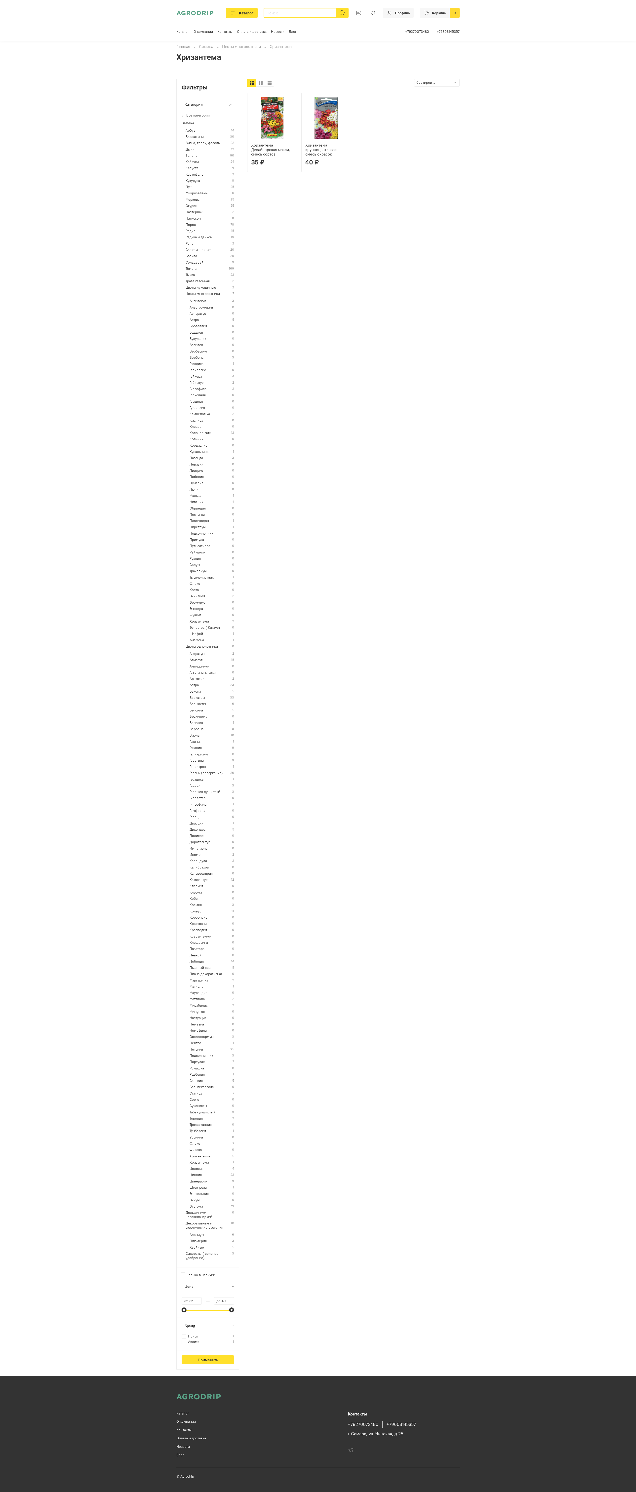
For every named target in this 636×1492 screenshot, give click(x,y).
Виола (194, 735)
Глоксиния (198, 395)
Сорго (194, 1100)
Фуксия (195, 615)
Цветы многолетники (241, 46)
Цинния (196, 1175)
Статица (196, 1093)
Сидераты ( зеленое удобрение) (202, 1256)
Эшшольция (199, 1194)
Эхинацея (197, 596)
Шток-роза (198, 1187)
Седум (195, 565)
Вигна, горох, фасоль (203, 143)
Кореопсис (198, 917)
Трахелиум (198, 571)
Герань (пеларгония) (206, 773)
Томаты (191, 269)
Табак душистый (202, 1112)
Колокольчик (200, 433)
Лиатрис (196, 471)
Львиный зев (200, 968)
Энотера (196, 609)
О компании (203, 31)
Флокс (195, 584)
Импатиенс (198, 848)
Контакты (225, 31)
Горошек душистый (205, 792)
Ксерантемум (200, 936)
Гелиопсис (198, 370)
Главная (183, 46)
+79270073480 (417, 31)
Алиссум (196, 660)
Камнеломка (200, 414)
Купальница (199, 452)
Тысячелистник (202, 577)
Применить (208, 1359)
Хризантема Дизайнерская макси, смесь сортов (270, 150)
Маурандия (198, 993)
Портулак (197, 1062)
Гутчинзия (197, 408)
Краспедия (198, 930)
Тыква (190, 275)
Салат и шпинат (198, 250)
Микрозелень (196, 193)
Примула (197, 540)
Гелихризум (199, 754)
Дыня (190, 149)
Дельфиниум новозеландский (199, 1215)
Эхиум (195, 1200)
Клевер (195, 427)
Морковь (192, 199)
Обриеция (198, 508)
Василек (196, 345)
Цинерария (198, 1181)
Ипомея (196, 855)
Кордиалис (198, 445)
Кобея (194, 899)
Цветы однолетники (202, 646)
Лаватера (197, 949)
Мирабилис (199, 1005)
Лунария (196, 483)
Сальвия (196, 1081)
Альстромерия (201, 307)
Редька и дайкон (199, 237)
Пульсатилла (200, 546)
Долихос (196, 836)
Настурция (198, 1018)
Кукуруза (193, 181)
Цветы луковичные (201, 287)
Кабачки (192, 162)
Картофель (194, 174)
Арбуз (190, 130)
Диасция (196, 823)
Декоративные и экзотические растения (204, 1225)
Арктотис (197, 679)
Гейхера (196, 376)
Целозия (196, 1169)
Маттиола (197, 999)
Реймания (197, 552)
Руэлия (195, 558)
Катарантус (198, 880)
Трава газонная (198, 281)
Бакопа (195, 691)
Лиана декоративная (206, 974)
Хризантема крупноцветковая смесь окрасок (321, 150)
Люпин (195, 489)
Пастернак (194, 212)
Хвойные (197, 1247)
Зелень (191, 156)
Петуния (196, 1049)
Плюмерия (198, 1241)
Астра (194, 320)
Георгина (197, 760)
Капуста (192, 168)
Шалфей (196, 634)
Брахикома (198, 716)
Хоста (194, 590)
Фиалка (196, 1150)
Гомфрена (197, 811)
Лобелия (197, 477)
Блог (293, 31)
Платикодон (199, 521)
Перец (191, 225)
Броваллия (198, 326)
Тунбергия (198, 1131)
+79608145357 (448, 31)
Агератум (197, 654)
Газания (195, 742)
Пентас (195, 1043)
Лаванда (196, 458)
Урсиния (196, 1137)
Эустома (196, 1206)
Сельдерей (194, 262)
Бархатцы (197, 698)
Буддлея (196, 332)
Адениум (197, 1235)
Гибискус (196, 383)
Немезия (197, 1024)
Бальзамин (198, 704)
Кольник (196, 439)
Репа (189, 243)
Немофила (198, 1030)
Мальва (195, 496)
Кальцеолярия (201, 873)
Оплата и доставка (252, 31)
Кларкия (196, 886)
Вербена (196, 357)
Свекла (191, 256)
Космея (196, 905)
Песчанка (197, 514)
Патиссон (193, 218)
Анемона (197, 640)
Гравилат (196, 401)
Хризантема (199, 621)
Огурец (191, 206)
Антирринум (199, 666)
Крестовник (199, 924)
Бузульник (198, 339)
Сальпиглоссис (202, 1087)
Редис (190, 231)
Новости (277, 31)
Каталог (246, 12)
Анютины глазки (203, 672)
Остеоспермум (202, 1037)
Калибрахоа (199, 867)
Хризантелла (200, 1156)
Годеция (196, 786)
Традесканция (201, 1125)
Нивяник (196, 502)
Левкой (195, 955)
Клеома (196, 892)
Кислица (196, 420)
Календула (198, 861)
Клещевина (199, 943)
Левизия (196, 464)
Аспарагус (198, 314)
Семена (206, 46)
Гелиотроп (198, 767)
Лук (189, 187)
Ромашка (197, 1068)
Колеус (195, 911)
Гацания (196, 748)
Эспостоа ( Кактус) (205, 628)
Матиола (196, 986)
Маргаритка (199, 980)
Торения (196, 1118)
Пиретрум (198, 527)
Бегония (196, 710)
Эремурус (197, 602)
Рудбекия (197, 1074)
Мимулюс (197, 1012)
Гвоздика (196, 364)
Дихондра (197, 829)
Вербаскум (198, 351)
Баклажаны (195, 137)
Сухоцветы (198, 1106)
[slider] (184, 1310)
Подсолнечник (201, 533)
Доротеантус (200, 842)
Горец (194, 817)
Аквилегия (198, 301)
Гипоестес (197, 798)
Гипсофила (198, 389)
